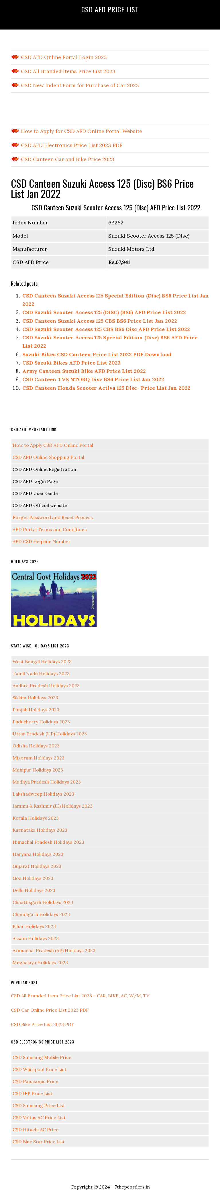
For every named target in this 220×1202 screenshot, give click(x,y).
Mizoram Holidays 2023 (38, 758)
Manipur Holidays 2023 (38, 770)
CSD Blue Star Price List (39, 1141)
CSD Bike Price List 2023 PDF (42, 1024)
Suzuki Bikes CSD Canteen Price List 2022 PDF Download (96, 354)
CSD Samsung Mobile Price (42, 1057)
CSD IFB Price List (32, 1093)
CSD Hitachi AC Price (35, 1129)
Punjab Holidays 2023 (36, 709)
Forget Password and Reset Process (53, 517)
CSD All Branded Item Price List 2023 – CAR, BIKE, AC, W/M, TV (80, 996)
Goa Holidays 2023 (33, 878)
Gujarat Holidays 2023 (37, 866)
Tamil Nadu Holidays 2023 (41, 673)
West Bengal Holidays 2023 (42, 661)
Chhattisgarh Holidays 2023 (43, 902)
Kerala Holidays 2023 (36, 818)
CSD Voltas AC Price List (39, 1117)
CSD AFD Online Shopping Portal (48, 457)
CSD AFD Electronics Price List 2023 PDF (70, 145)
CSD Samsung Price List (39, 1105)
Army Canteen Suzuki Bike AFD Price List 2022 (84, 371)
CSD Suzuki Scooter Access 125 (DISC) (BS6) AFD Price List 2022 (104, 312)
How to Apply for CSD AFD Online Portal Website (80, 131)
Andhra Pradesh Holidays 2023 (46, 685)
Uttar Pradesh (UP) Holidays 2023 (50, 734)
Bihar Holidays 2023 (34, 926)
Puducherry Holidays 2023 (41, 722)
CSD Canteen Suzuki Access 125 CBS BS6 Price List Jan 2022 (99, 321)
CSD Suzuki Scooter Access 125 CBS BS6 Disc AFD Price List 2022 (106, 329)
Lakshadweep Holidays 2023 (43, 794)
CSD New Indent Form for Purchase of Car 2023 (79, 85)
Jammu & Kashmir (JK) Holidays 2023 (53, 806)
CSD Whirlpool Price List (39, 1069)
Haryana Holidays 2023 (38, 854)
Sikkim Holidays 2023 (35, 697)
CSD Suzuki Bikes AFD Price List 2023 (71, 362)
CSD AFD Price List (110, 9)
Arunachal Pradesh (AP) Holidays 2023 (54, 950)
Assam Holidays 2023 (36, 938)
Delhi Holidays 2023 (34, 890)
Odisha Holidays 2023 (36, 746)
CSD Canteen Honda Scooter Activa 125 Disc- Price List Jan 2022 (106, 388)
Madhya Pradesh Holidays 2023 (47, 782)
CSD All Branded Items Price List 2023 (67, 71)
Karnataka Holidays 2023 (40, 830)
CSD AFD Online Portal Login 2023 (63, 57)
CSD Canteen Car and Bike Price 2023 (66, 159)
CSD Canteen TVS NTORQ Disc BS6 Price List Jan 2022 (93, 379)
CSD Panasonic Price (35, 1081)
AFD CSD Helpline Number (41, 541)
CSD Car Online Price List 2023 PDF (50, 1010)
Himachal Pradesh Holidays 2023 (48, 842)
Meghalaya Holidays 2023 (40, 962)
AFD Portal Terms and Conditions (50, 529)
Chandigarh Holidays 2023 (41, 914)
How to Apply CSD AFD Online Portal (53, 445)
